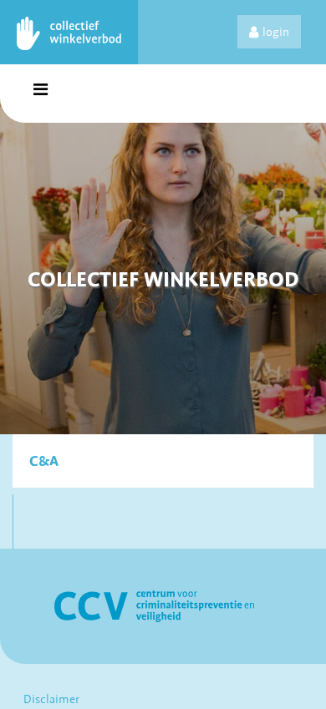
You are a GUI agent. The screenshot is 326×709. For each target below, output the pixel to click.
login (275, 31)
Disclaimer (51, 698)
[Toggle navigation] (40, 93)
